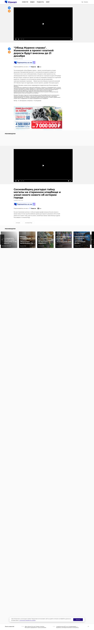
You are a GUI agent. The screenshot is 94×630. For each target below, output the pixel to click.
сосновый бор (28, 222)
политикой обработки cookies (27, 620)
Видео (32, 2)
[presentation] (2, 240)
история (18, 222)
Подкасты (40, 2)
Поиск (86, 2)
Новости (25, 2)
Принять (78, 619)
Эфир (47, 2)
